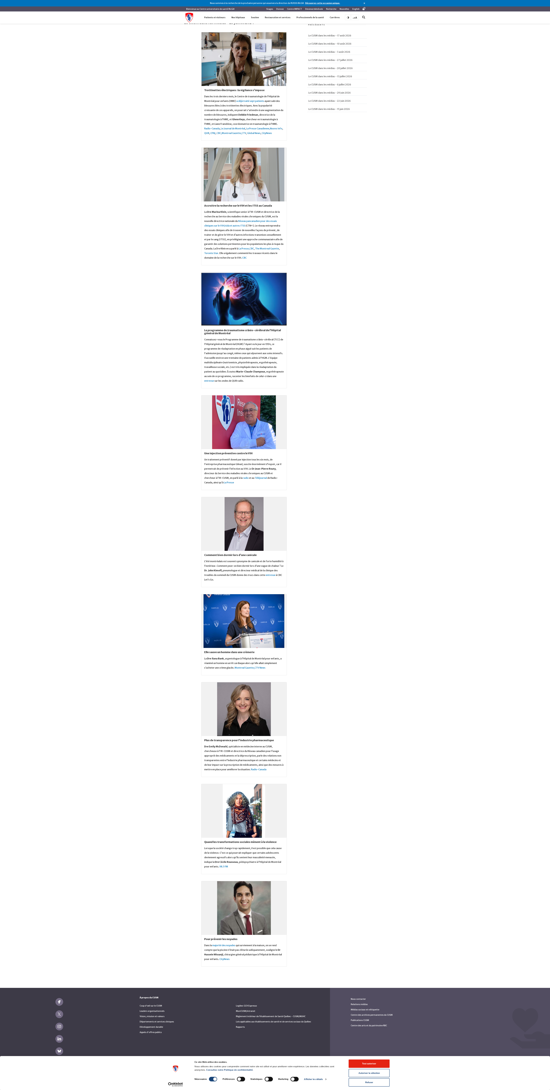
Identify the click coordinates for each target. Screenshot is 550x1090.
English (356, 9)
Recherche (331, 9)
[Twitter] (59, 1014)
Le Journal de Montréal (233, 128)
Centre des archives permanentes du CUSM (372, 1015)
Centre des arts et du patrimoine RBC (369, 1025)
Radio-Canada (212, 128)
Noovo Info (276, 128)
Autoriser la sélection (369, 1073)
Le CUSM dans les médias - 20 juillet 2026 (330, 68)
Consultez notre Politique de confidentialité (229, 1070)
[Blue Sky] (59, 1051)
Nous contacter (358, 999)
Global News (254, 133)
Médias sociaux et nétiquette (365, 1009)
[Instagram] (59, 1026)
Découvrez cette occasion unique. (322, 3)
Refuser (369, 1082)
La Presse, (244, 248)
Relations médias (359, 1004)
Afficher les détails (313, 1079)
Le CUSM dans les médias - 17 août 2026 (329, 35)
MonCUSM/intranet (245, 1011)
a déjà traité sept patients (250, 101)
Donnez (280, 9)
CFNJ (212, 133)
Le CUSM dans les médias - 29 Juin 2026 (329, 92)
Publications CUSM (360, 1020)
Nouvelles (344, 9)
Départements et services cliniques (157, 1021)
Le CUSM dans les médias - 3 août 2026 (329, 51)
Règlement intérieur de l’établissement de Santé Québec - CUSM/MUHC (271, 1016)
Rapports (240, 1027)
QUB (206, 133)
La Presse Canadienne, (258, 128)
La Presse (229, 482)
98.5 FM (223, 866)
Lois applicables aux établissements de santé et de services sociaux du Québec (273, 1021)
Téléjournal (261, 477)
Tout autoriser (369, 1063)
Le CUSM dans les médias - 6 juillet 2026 (329, 84)
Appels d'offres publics (151, 1032)
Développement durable (151, 1027)
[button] (215, 17)
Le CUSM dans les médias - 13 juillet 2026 (330, 76)
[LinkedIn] (59, 1039)
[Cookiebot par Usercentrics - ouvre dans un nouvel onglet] (175, 1084)
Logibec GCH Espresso (246, 1005)
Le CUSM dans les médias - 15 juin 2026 (329, 109)
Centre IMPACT (294, 9)
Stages (269, 9)
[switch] (241, 1079)
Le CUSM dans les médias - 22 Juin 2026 (329, 100)
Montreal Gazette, (232, 133)
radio (246, 477)
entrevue (209, 380)
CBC (252, 248)
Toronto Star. (211, 253)
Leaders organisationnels (152, 1011)
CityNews (267, 133)
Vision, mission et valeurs (152, 1016)
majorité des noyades (223, 945)
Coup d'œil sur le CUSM (151, 1005)
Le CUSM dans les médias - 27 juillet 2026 (330, 60)
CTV (244, 133)
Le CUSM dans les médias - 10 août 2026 (329, 43)
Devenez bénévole (314, 9)
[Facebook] (59, 1002)
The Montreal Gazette (267, 248)
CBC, (219, 133)
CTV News (260, 667)
